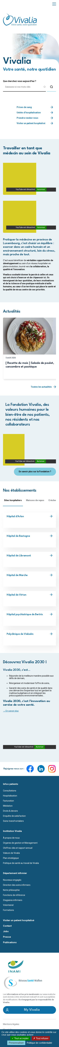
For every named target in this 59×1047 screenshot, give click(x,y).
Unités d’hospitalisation (29, 112)
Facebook (30, 768)
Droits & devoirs (10, 811)
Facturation (8, 801)
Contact (7, 926)
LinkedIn (41, 768)
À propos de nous (11, 838)
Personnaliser (16, 1042)
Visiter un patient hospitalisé (31, 123)
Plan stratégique (11, 858)
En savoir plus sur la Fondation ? (35, 471)
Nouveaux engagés (12, 880)
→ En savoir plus (11, 711)
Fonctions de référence (14, 895)
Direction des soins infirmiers (16, 885)
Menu (54, 3)
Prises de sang (24, 107)
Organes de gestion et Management (20, 843)
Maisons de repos (35, 500)
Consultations (9, 790)
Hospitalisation (10, 795)
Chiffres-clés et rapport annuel (17, 848)
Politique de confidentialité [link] (39, 1042)
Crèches (52, 500)
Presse (7, 937)
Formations (8, 910)
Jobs (6, 931)
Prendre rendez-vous (27, 118)
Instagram (52, 768)
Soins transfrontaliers (13, 821)
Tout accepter (21, 1038)
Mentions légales (11, 1024)
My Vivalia (32, 1009)
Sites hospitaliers (13, 500)
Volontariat (8, 905)
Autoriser (41, 189)
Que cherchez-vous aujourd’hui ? (19, 81)
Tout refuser (41, 1038)
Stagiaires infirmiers (12, 900)
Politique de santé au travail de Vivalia (21, 863)
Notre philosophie (11, 890)
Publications (10, 942)
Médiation (8, 806)
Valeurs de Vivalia (11, 853)
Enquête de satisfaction (14, 816)
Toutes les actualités (41, 387)
